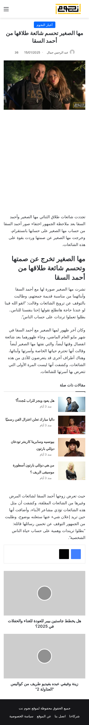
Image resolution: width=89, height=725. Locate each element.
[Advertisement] (44, 159)
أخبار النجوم (45, 25)
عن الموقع (44, 716)
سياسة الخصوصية (21, 716)
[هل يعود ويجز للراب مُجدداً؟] (71, 404)
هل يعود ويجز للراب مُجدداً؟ (35, 400)
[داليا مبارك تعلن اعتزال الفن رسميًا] (71, 425)
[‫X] (64, 554)
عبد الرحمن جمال (57, 52)
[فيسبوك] (76, 554)
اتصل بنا (60, 716)
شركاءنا (74, 716)
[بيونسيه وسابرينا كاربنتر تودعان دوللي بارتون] (71, 447)
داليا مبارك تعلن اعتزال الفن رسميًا (29, 419)
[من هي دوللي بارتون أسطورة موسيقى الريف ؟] (71, 470)
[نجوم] (68, 8)
